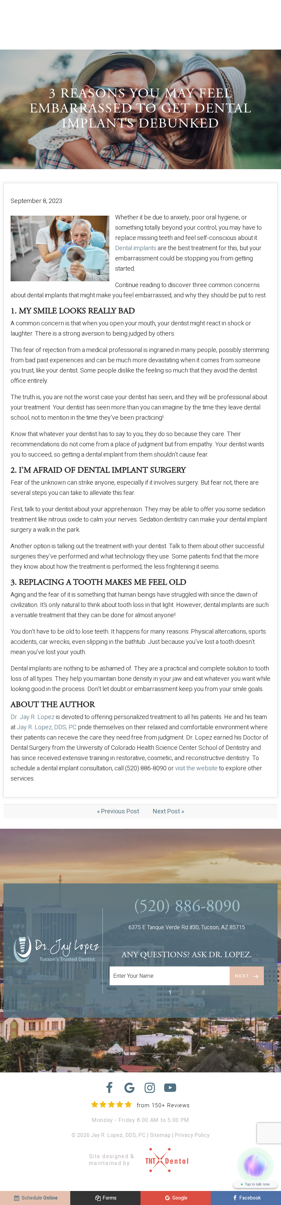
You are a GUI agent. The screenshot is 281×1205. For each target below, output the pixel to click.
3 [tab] (192, 992)
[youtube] (170, 1088)
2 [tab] (181, 992)
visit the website (196, 768)
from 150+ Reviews (163, 1105)
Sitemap (160, 1135)
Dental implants (135, 248)
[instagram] (150, 1088)
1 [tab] (170, 992)
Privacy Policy (192, 1135)
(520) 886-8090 (187, 907)
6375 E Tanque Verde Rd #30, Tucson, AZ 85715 (187, 927)
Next (242, 976)
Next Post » (168, 811)
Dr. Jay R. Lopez (32, 717)
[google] (129, 1088)
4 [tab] (203, 992)
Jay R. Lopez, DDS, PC (46, 727)
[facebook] (109, 1088)
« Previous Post (118, 811)
